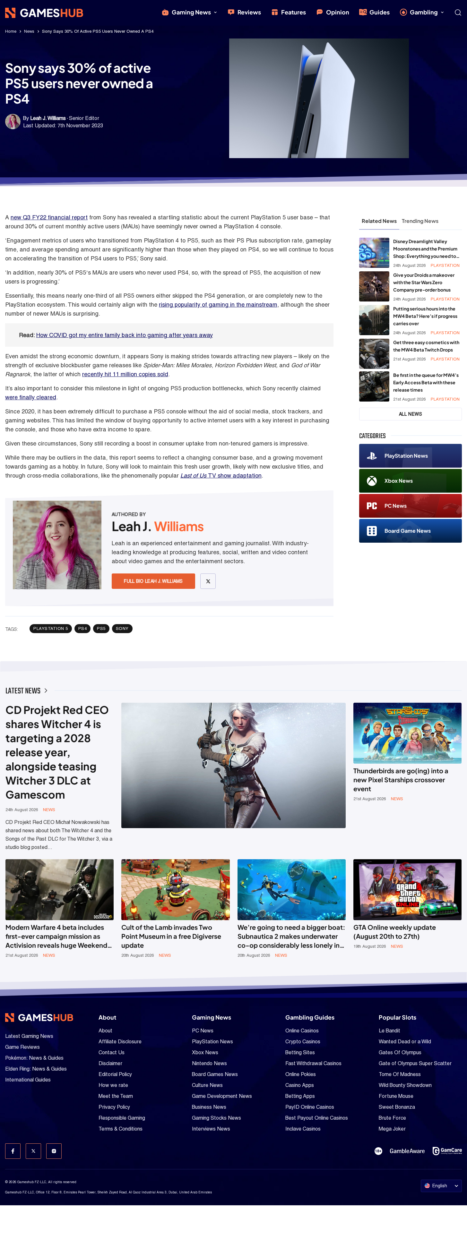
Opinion (337, 12)
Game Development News (222, 1096)
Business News (209, 1107)
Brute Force (392, 1118)
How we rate (113, 1085)
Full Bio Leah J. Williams (153, 581)
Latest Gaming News (29, 1036)
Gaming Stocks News (216, 1118)
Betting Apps (300, 1096)
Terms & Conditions (121, 1129)
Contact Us (112, 1052)
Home (10, 31)
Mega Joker (392, 1129)
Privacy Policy (114, 1107)
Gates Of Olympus (400, 1052)
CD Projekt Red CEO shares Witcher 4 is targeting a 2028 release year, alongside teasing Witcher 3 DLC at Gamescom (57, 752)
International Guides (28, 1080)
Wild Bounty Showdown (405, 1085)
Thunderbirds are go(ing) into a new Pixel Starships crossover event (400, 780)
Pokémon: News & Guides (34, 1058)
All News (410, 414)
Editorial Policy (115, 1074)
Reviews (249, 12)
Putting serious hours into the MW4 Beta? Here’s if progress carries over (425, 316)
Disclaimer (110, 1063)
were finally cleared (30, 397)
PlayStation (445, 265)
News (29, 31)
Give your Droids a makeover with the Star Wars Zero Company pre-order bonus (423, 282)
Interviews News (211, 1129)
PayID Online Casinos (309, 1107)
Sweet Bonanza (397, 1107)
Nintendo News (209, 1063)
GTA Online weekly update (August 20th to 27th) (394, 931)
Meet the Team (116, 1096)
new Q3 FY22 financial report (49, 217)
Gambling (424, 12)
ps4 (82, 628)
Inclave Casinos (303, 1129)
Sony (122, 628)
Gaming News (191, 12)
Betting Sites (300, 1052)
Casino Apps (299, 1085)
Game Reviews (22, 1047)
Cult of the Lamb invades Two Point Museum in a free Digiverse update (171, 936)
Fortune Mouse (396, 1096)
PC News (396, 505)
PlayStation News (406, 455)
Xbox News (399, 480)
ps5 (101, 628)
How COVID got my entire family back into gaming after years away (124, 335)
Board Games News (215, 1074)
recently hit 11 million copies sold (125, 374)
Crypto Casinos (302, 1042)
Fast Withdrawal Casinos (313, 1063)
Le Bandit (389, 1031)
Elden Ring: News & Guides (36, 1069)
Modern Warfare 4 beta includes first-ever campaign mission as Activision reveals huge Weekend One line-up (56, 936)
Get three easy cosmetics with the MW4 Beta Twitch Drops (426, 345)
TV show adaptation (221, 475)
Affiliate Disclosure (120, 1042)
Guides (379, 12)
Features (293, 12)
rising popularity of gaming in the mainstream (218, 304)
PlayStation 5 (50, 628)
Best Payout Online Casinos (316, 1118)
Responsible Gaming (122, 1118)
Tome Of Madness (400, 1074)
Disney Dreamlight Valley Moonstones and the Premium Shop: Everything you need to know (425, 249)
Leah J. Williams (48, 118)
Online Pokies (300, 1074)
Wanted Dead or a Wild (405, 1042)
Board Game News (408, 530)
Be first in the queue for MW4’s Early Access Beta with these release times (426, 382)
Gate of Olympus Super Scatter (415, 1063)
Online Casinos (302, 1031)
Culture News (207, 1085)
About (105, 1031)
